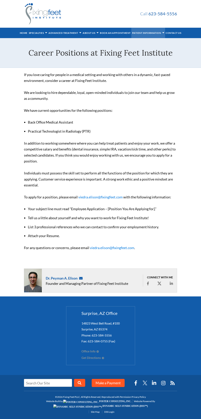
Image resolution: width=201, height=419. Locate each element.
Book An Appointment (115, 32)
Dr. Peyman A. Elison (62, 278)
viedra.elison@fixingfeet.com (100, 197)
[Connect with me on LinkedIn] (171, 283)
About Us (89, 32)
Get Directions (91, 357)
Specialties (36, 32)
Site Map (95, 411)
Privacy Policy (139, 396)
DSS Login (109, 411)
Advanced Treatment (63, 32)
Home (23, 32)
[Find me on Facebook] (148, 283)
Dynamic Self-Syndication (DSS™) (125, 406)
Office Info (88, 351)
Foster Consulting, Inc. (115, 401)
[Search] (79, 383)
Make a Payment (108, 383)
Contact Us (173, 32)
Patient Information (147, 32)
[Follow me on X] (159, 283)
